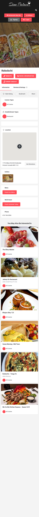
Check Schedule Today (11, 204)
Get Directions (30, 164)
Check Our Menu (9, 192)
